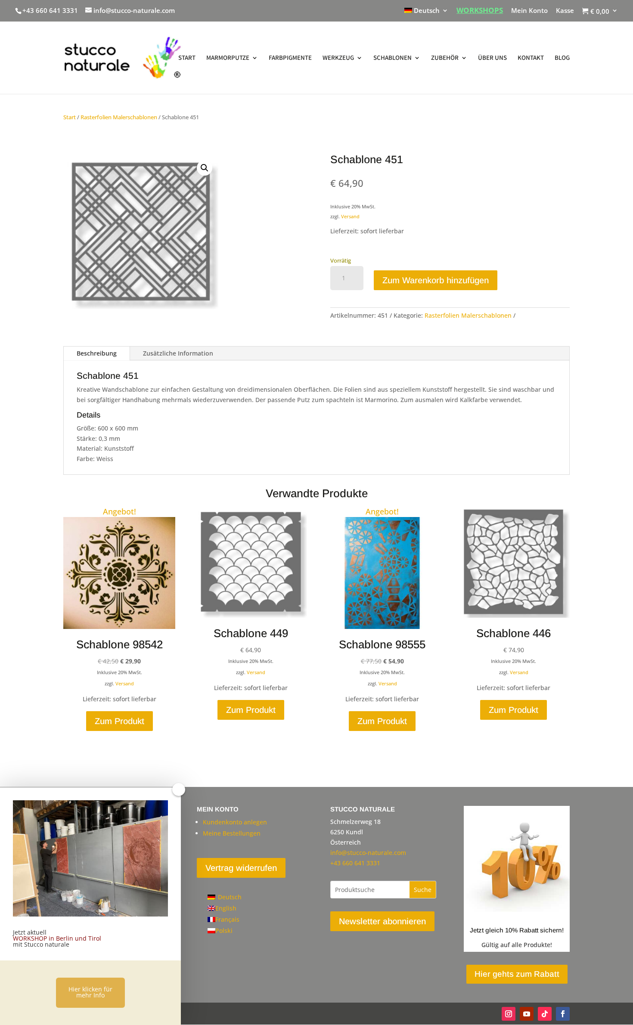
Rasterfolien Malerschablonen (119, 117)
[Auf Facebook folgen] (563, 1014)
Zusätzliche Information (178, 353)
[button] (204, 168)
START (186, 58)
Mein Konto (529, 11)
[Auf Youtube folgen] (527, 1014)
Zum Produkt (119, 721)
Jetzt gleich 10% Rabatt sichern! (517, 930)
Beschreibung (97, 353)
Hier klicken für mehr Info (90, 992)
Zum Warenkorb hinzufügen (435, 280)
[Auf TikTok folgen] (545, 1014)
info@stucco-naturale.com (368, 852)
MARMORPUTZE (227, 58)
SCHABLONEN (392, 58)
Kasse (565, 11)
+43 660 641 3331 (50, 10)
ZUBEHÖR (445, 58)
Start (69, 117)
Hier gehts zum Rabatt (517, 974)
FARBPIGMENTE (290, 58)
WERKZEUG (338, 58)
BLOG (562, 58)
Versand (350, 216)
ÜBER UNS (492, 58)
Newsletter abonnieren (382, 921)
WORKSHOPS (479, 11)
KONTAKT (531, 58)
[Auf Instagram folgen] (508, 1014)
